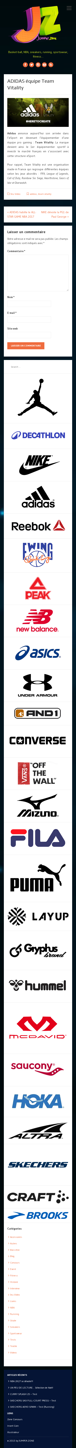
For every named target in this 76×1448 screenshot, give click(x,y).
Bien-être (15, 1249)
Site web (12, 328)
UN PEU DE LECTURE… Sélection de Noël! (31, 1387)
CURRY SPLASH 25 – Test (23, 1394)
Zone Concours (14, 1419)
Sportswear (16, 1333)
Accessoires (16, 1236)
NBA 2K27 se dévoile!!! (21, 1381)
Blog (12, 1256)
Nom (11, 297)
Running (14, 1314)
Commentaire (16, 251)
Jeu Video (15, 193)
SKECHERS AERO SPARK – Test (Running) (32, 1406)
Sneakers (15, 1326)
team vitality (44, 193)
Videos (13, 1352)
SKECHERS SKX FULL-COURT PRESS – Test (33, 1400)
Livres (13, 1301)
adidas (33, 193)
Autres (13, 1243)
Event (13, 1269)
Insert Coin (13, 1425)
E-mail (12, 312)
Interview (14, 1288)
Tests (13, 1339)
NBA (12, 1307)
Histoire (14, 1281)
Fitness (14, 1275)
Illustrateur (13, 1432)
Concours (15, 1262)
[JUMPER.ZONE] (38, 24)
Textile (13, 1346)
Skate (13, 1320)
